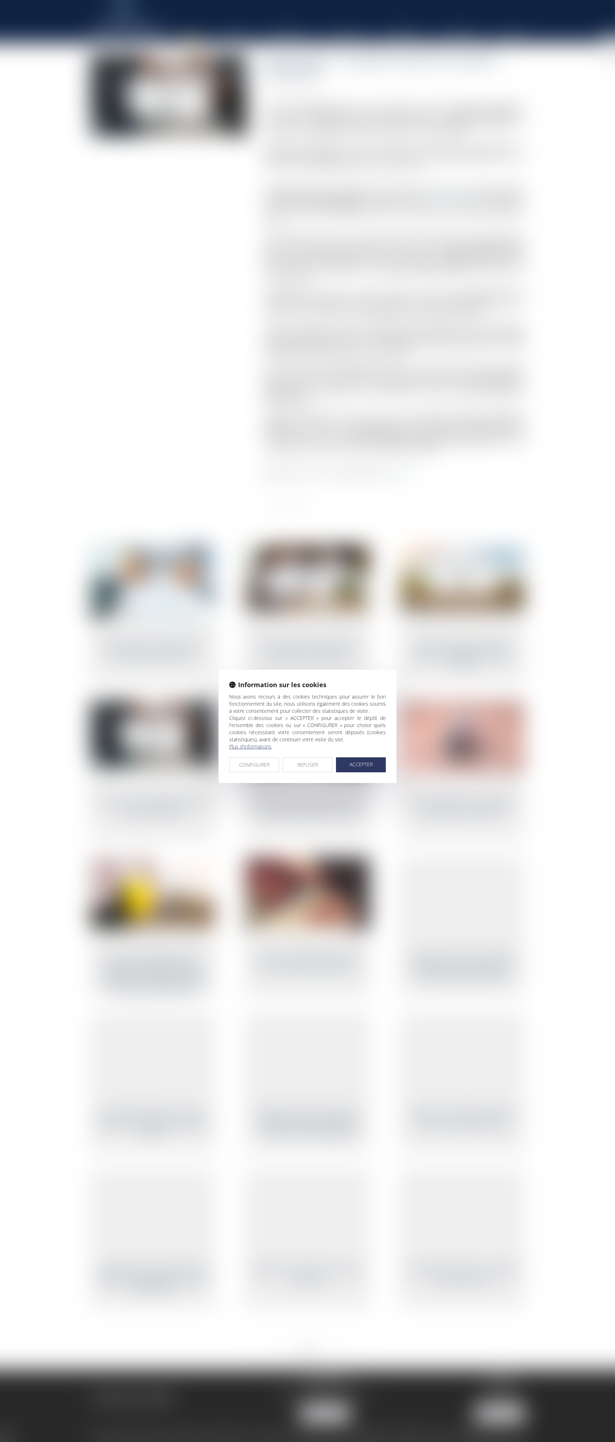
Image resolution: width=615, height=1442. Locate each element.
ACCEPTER (361, 764)
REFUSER (308, 764)
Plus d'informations (250, 746)
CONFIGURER (254, 764)
